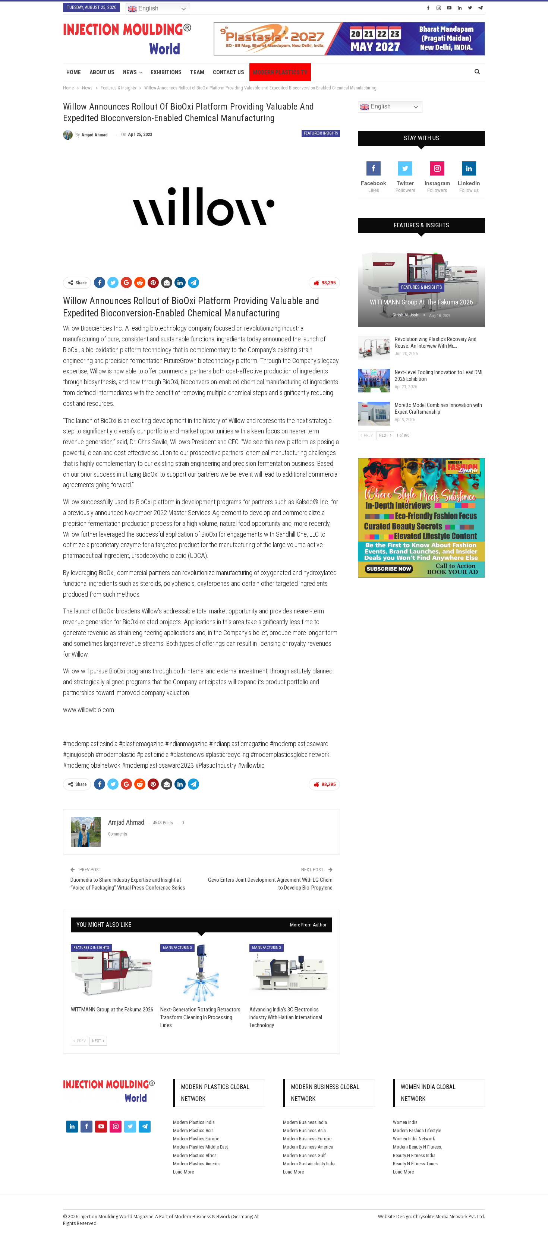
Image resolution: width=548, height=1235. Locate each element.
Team (197, 72)
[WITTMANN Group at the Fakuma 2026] (112, 973)
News (130, 72)
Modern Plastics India (194, 1122)
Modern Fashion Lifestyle (417, 1130)
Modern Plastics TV (280, 72)
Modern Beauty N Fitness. (417, 1147)
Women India (405, 1122)
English (147, 8)
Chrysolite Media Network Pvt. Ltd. (449, 1216)
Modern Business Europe (307, 1138)
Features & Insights (321, 133)
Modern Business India (305, 1122)
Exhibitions (166, 72)
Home (73, 72)
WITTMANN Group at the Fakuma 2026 (421, 302)
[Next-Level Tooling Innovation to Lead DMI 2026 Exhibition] (374, 381)
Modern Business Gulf (304, 1155)
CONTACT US (228, 72)
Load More (183, 1172)
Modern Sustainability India (309, 1163)
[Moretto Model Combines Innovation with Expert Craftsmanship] (374, 414)
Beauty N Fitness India (414, 1155)
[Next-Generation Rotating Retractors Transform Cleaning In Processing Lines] (201, 973)
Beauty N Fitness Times (415, 1163)
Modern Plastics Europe (196, 1138)
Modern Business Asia (304, 1130)
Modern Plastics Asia (193, 1130)
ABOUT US (101, 72)
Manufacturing (177, 947)
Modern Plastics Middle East (200, 1147)
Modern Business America (308, 1147)
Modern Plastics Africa (195, 1155)
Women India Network (414, 1138)
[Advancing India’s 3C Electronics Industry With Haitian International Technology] (290, 973)
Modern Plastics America (197, 1163)
